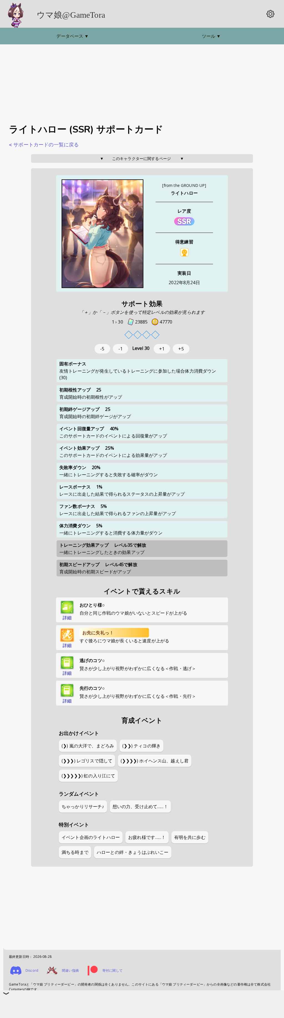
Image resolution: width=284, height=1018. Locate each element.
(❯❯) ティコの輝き (141, 746)
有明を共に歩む (190, 837)
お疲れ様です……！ (147, 837)
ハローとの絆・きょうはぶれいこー (133, 852)
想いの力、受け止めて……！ (140, 806)
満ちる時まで (75, 852)
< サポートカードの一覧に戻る (44, 144)
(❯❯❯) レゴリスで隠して (87, 761)
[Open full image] (102, 234)
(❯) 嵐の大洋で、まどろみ (88, 746)
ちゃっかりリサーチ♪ (83, 806)
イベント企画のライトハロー (91, 837)
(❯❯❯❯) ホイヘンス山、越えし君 (155, 761)
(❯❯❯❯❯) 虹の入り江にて (88, 776)
